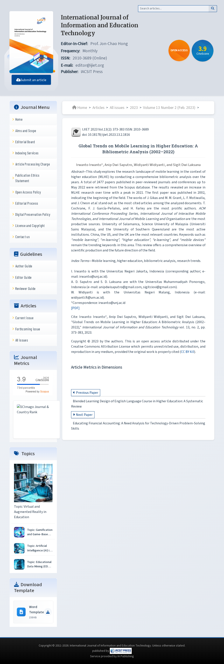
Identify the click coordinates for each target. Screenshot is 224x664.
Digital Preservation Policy (32, 214)
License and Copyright (30, 225)
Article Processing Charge (32, 164)
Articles (99, 107)
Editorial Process (26, 203)
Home (19, 119)
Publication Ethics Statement (27, 178)
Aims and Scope (25, 130)
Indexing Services (27, 153)
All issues (21, 340)
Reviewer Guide (25, 288)
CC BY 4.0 (187, 351)
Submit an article (33, 80)
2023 (134, 107)
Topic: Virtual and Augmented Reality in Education (30, 511)
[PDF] (75, 308)
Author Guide (23, 266)
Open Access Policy (28, 192)
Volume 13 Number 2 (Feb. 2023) (169, 107)
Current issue (24, 317)
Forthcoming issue (27, 329)
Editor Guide (23, 277)
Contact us (22, 236)
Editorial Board (25, 141)
